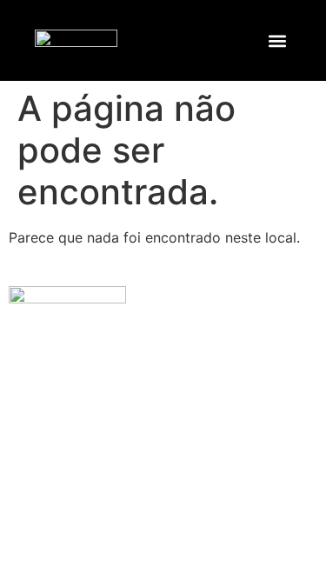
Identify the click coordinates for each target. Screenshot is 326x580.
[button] (277, 40)
